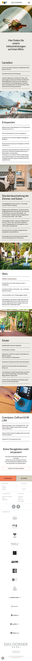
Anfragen (8, 478)
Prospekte (20, 496)
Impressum (4, 499)
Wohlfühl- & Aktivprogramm (9, 278)
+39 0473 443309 (16, 652)
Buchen (24, 478)
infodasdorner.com (16, 651)
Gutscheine (24, 483)
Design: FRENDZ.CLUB (15, 657)
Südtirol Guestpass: (7, 425)
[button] (3, 658)
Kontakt (4, 487)
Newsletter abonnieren (16, 468)
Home (3, 486)
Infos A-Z (20, 498)
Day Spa (24, 488)
